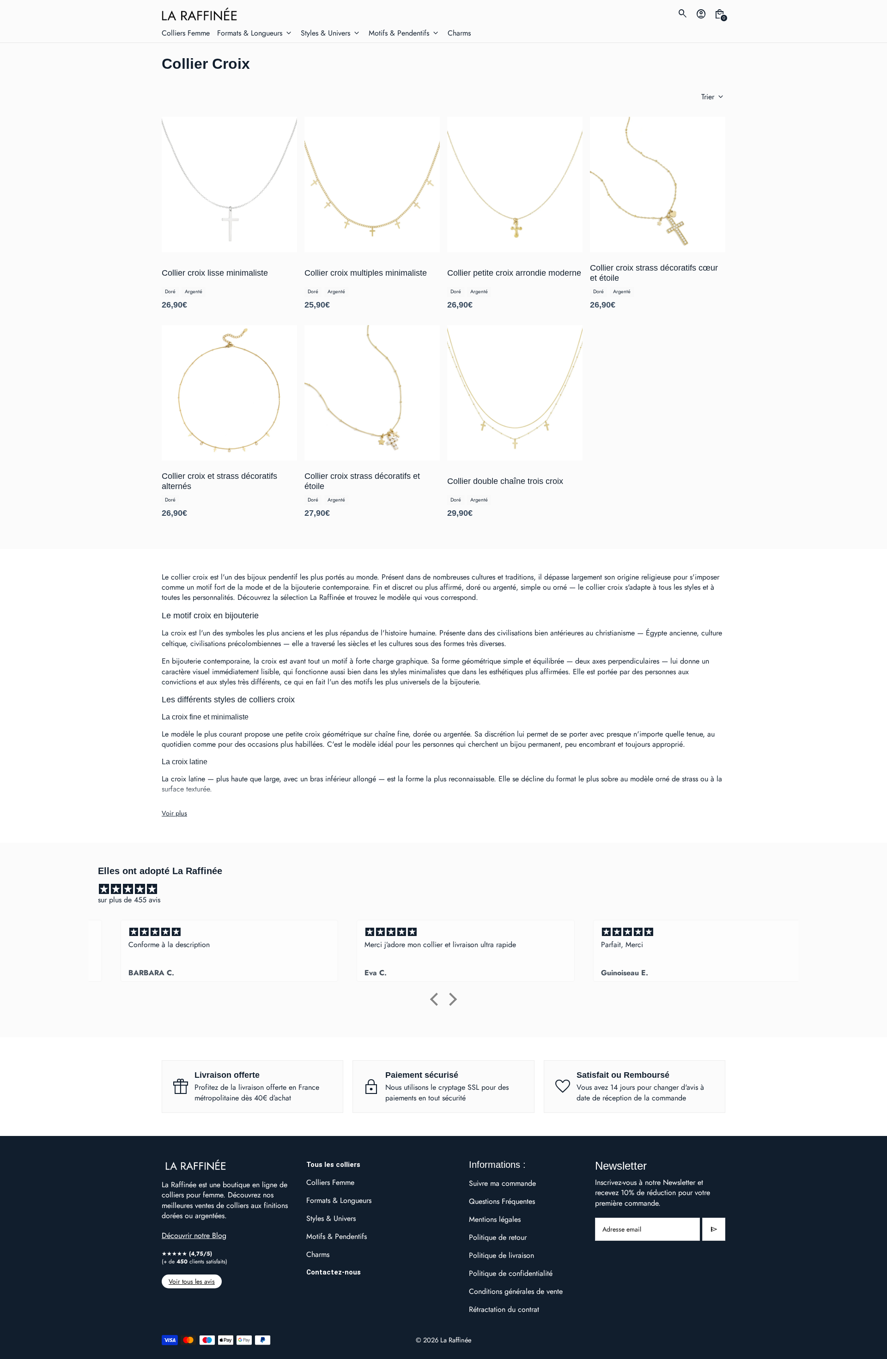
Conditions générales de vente (516, 1291)
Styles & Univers (331, 1218)
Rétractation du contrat (504, 1309)
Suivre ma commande (502, 1183)
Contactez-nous (333, 1272)
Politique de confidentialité (511, 1273)
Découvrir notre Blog (194, 1235)
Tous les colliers (333, 1164)
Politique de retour (498, 1237)
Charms (317, 1254)
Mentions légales (495, 1219)
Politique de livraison (501, 1255)
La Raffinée (455, 1340)
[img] (448, 889)
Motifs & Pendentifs (336, 1236)
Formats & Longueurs (338, 1200)
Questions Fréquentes (502, 1201)
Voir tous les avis (192, 1281)
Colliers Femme (330, 1182)
